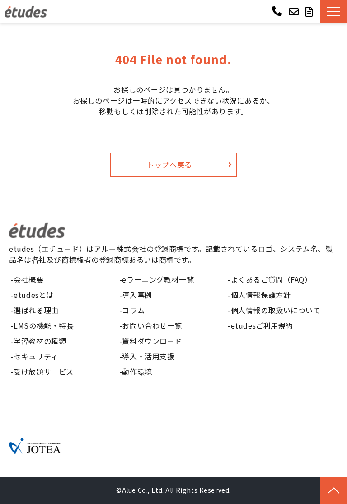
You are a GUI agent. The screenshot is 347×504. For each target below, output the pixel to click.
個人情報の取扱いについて (276, 310)
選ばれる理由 (36, 310)
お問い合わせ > (294, 11)
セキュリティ (36, 356)
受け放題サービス (44, 371)
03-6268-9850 (278, 11)
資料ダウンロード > (310, 11)
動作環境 (137, 371)
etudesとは (34, 294)
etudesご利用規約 (262, 325)
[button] (333, 11)
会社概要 (28, 279)
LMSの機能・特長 (44, 325)
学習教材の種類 (40, 340)
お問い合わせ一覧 (152, 325)
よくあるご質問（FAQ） (271, 279)
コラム (133, 310)
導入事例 (137, 294)
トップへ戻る (169, 164)
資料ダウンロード (152, 340)
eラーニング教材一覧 (158, 279)
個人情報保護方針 (261, 294)
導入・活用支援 (148, 356)
